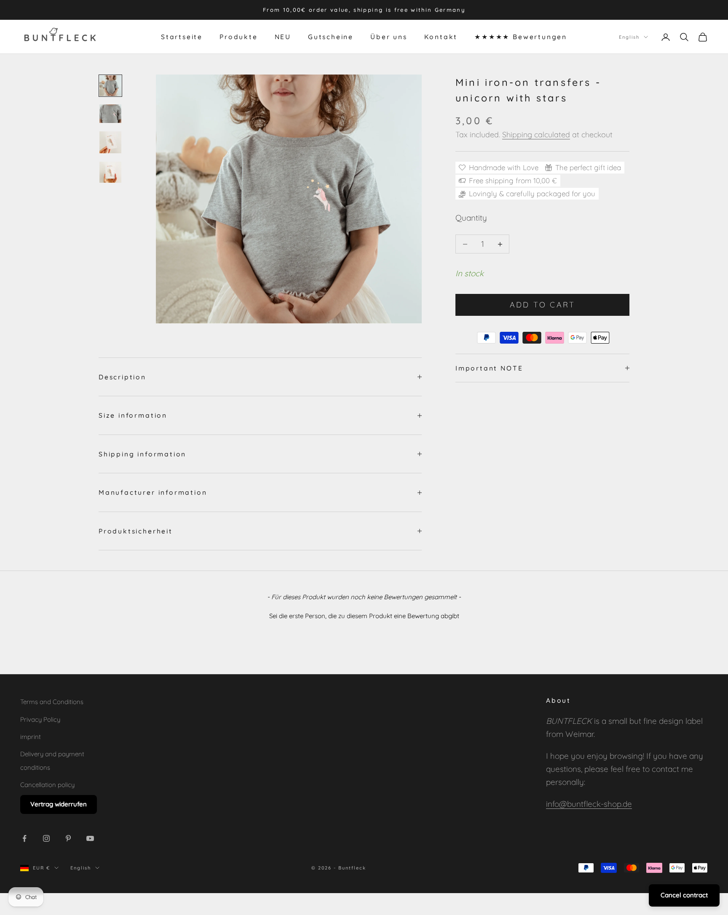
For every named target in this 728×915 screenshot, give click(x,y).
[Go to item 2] (110, 114)
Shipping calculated (536, 134)
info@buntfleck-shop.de (589, 804)
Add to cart (542, 304)
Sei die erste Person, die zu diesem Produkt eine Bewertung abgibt (364, 616)
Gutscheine (330, 37)
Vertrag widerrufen (58, 804)
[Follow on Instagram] (46, 838)
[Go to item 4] (110, 172)
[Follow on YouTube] (90, 838)
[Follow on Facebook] (24, 838)
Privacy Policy (40, 719)
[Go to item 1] (110, 86)
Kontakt (441, 37)
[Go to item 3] (110, 142)
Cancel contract (684, 895)
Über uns (388, 37)
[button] (364, 614)
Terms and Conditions (51, 702)
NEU (283, 37)
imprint (30, 737)
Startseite (182, 37)
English (629, 37)
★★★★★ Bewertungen (520, 37)
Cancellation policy (47, 785)
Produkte (238, 37)
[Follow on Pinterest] (68, 838)
